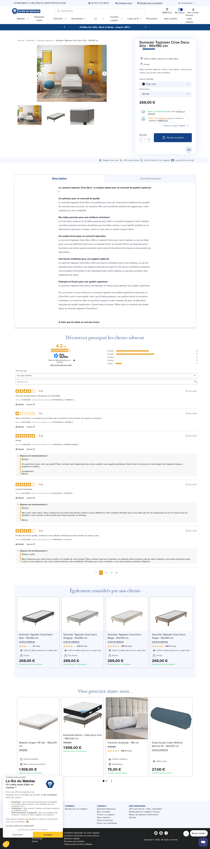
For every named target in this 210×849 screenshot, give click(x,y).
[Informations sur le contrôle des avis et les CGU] (74, 360)
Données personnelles (74, 841)
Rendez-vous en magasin (76, 808)
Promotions (151, 18)
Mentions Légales (72, 838)
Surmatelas (76, 18)
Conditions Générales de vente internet (81, 835)
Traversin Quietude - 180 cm (123, 742)
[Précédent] (64, 26)
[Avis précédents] (96, 572)
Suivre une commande (107, 823)
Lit (95, 18)
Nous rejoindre (103, 817)
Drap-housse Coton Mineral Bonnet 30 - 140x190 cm (167, 744)
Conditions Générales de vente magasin (82, 832)
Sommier (58, 18)
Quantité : (143, 134)
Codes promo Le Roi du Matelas (78, 844)
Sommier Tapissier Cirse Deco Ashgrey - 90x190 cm (80, 636)
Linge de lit (133, 18)
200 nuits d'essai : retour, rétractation (145, 808)
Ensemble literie (39, 18)
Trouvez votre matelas (189, 18)
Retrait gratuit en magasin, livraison (144, 811)
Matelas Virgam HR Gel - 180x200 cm (38, 744)
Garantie (132, 817)
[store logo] (26, 11)
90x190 (145, 94)
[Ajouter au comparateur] (189, 150)
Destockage (37, 838)
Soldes (35, 841)
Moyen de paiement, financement (143, 814)
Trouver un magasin (106, 814)
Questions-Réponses (106, 808)
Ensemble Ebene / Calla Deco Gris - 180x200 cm (82, 736)
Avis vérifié (192, 391)
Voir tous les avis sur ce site (61, 365)
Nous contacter (104, 811)
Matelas (21, 18)
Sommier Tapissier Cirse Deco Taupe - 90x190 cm (168, 636)
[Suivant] (145, 26)
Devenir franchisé (105, 820)
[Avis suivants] (116, 573)
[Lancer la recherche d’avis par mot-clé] (195, 382)
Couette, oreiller (114, 18)
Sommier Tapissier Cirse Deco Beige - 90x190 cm (124, 636)
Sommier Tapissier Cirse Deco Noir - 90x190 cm (36, 636)
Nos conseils (170, 18)
